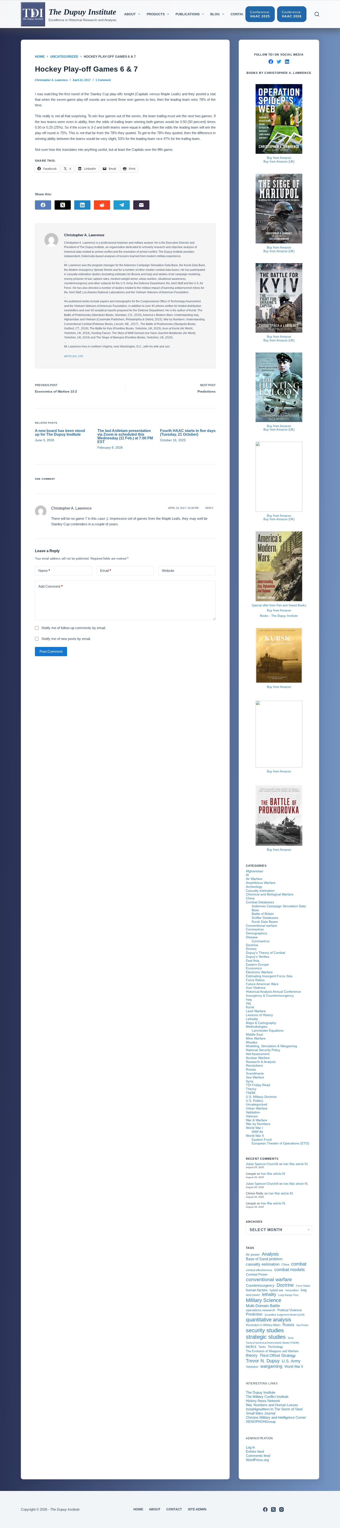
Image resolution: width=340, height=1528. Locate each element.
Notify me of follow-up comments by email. (74, 628)
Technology (275, 1346)
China (250, 898)
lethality (269, 1294)
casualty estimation (262, 1264)
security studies (265, 1330)
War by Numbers (258, 1124)
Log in (250, 1447)
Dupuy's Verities (257, 956)
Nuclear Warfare (258, 1058)
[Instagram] (281, 1509)
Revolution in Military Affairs (263, 1324)
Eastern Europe (257, 964)
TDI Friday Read (258, 1085)
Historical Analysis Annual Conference (273, 991)
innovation (292, 1290)
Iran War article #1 (295, 1164)
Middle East (254, 1034)
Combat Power (257, 1274)
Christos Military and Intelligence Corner (276, 1417)
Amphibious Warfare (260, 883)
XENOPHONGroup (260, 1422)
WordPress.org (257, 1460)
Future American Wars (262, 984)
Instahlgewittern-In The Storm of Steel (274, 1409)
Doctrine (252, 945)
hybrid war (276, 1290)
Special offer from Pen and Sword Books (279, 605)
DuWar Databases (265, 918)
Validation (253, 1112)
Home (138, 1509)
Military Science (263, 1300)
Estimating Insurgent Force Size (269, 976)
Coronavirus (255, 929)
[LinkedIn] (82, 205)
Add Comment (50, 586)
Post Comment (51, 651)
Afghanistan (254, 871)
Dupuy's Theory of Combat (265, 953)
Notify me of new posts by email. (66, 639)
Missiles (251, 1042)
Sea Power (302, 1325)
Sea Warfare (255, 1077)
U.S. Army (291, 1361)
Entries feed (255, 1451)
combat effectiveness (259, 1270)
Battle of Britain (263, 914)
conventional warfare (269, 1279)
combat (298, 1264)
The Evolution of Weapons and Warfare (272, 1351)
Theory (251, 1089)
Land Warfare (256, 1011)
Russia (251, 1069)
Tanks (262, 1346)
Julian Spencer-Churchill (262, 1164)
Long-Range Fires (288, 1295)
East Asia (252, 960)
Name (44, 571)
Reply (209, 508)
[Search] (317, 14)
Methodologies (256, 1026)
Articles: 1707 (73, 356)
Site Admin (197, 1509)
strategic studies (266, 1337)
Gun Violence (256, 987)
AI (247, 875)
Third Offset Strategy (278, 1355)
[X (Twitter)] (63, 205)
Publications (188, 14)
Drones (251, 949)
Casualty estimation (260, 890)
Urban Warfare (256, 1108)
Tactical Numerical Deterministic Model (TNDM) (272, 1342)
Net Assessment (257, 1054)
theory (251, 1355)
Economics (254, 968)
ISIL (249, 1003)
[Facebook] (43, 205)
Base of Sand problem (264, 1259)
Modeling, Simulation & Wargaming (271, 1046)
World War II (255, 1135)
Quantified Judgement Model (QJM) (285, 1314)
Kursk (250, 1007)
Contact (238, 14)
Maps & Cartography (261, 1023)
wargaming (271, 1366)
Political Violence (289, 1310)
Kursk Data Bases (265, 921)
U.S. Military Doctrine (261, 1097)
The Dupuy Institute (82, 11)
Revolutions (254, 1065)
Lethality (252, 1019)
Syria (249, 1081)
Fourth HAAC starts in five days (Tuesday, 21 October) (188, 432)
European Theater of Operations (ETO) (280, 1143)
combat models (289, 1269)
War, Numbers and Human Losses (272, 1405)
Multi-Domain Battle (263, 1306)
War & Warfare (256, 1120)
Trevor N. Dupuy (263, 1360)
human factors (257, 1290)
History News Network (263, 1401)
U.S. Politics (254, 1101)
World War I (254, 1128)
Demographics (256, 933)
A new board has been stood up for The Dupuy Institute (60, 432)
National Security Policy (263, 1050)
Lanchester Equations (268, 1030)
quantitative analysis (268, 1320)
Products (156, 14)
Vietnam (252, 1116)
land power (253, 1295)
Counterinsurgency (260, 1285)
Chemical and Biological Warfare (269, 894)
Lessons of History (259, 1015)
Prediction (254, 1314)
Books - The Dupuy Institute (279, 616)
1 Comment (103, 80)
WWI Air (257, 1132)
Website (168, 571)
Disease (252, 937)
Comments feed (258, 1456)
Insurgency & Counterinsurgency (270, 995)
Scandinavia (255, 1073)
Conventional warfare (261, 925)
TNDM (250, 1093)
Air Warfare (254, 879)
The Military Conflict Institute (267, 1397)
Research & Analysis (261, 1062)
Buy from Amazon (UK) (278, 161)
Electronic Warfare (259, 972)
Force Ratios (255, 980)
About (130, 14)
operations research (260, 1310)
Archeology (254, 886)
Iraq (249, 999)
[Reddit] (102, 205)
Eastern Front (262, 1139)
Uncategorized (256, 1104)
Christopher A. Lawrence (71, 508)
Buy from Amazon (279, 158)
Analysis (270, 1254)
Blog (215, 14)
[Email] (141, 205)
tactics (251, 1346)
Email (105, 571)
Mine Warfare (256, 1038)
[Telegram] (122, 205)
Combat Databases (260, 902)
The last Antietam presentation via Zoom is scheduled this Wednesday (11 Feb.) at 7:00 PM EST (125, 436)
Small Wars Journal (260, 1413)
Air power (253, 1254)
